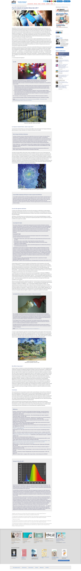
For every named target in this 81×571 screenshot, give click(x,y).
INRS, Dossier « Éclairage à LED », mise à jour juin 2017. (23, 443)
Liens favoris (30, 567)
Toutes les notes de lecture (63, 560)
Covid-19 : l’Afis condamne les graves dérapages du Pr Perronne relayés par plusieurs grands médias (64, 86)
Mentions (42, 567)
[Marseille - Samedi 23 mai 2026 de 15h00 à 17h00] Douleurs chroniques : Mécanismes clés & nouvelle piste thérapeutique (63, 66)
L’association (30, 3)
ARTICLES (35, 3)
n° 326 (62, 7)
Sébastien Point (59, 38)
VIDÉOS (51, 3)
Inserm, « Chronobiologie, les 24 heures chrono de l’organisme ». (27, 328)
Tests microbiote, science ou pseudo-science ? (63, 53)
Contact (36, 567)
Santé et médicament (23, 9)
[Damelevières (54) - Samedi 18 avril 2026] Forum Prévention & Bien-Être (64, 71)
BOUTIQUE (43, 3)
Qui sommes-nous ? (16, 567)
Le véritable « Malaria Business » (62, 57)
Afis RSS (47, 567)
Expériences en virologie (24, 557)
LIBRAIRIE (48, 3)
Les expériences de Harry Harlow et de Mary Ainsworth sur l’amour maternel (60, 540)
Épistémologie (51, 540)
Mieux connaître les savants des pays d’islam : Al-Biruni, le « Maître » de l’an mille (16, 540)
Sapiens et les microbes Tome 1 (45, 557)
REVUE (39, 3)
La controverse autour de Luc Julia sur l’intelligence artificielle (38, 539)
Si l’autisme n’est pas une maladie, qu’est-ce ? (55, 557)
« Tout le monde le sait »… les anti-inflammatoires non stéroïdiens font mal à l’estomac (63, 76)
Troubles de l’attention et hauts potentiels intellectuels (27, 539)
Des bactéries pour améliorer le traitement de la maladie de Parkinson (64, 61)
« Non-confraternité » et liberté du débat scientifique (63, 82)
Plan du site (24, 567)
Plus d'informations (59, 47)
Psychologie (63, 542)
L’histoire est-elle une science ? (49, 539)
